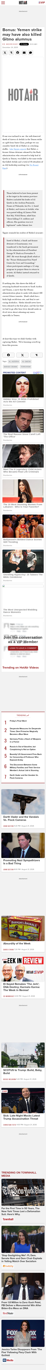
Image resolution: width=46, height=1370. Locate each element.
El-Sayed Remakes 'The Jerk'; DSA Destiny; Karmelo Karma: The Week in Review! (21, 987)
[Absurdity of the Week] (23, 928)
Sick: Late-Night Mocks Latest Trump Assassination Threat (21, 1117)
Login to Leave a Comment (23, 648)
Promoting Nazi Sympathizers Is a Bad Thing (21, 862)
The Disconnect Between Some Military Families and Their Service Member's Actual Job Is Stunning (25, 768)
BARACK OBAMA (10, 367)
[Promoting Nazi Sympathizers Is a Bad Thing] (23, 845)
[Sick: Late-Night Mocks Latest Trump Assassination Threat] (23, 1100)
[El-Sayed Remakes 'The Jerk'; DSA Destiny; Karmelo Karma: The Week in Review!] (23, 969)
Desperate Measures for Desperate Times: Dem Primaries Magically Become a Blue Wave (25, 731)
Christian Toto (9, 1124)
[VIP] (42, 3)
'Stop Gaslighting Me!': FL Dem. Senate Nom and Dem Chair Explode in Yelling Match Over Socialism (21, 1258)
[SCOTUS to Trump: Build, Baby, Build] (23, 1055)
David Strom (8, 949)
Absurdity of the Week (17, 943)
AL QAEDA (26, 362)
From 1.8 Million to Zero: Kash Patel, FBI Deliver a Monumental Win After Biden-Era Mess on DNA (21, 1305)
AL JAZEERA (14, 362)
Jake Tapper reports (17, 148)
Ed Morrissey (10, 44)
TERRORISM (25, 367)
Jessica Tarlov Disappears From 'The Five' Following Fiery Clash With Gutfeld (21, 1352)
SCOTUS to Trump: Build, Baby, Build (22, 1072)
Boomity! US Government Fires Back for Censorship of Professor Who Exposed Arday (26, 757)
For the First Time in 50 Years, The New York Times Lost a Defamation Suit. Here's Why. (20, 1211)
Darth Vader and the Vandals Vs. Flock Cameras (21, 818)
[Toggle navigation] (3, 3)
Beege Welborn (9, 1079)
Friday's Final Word (18, 721)
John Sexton (8, 826)
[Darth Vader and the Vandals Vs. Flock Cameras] (23, 802)
